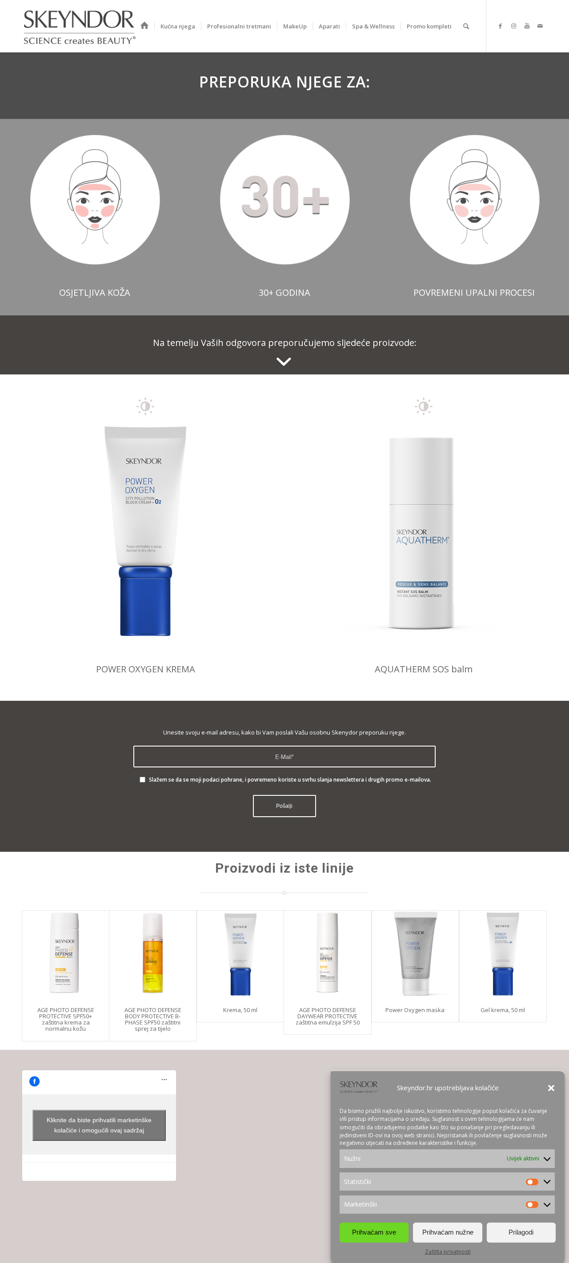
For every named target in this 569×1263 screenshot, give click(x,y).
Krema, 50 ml (240, 1010)
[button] (551, 1088)
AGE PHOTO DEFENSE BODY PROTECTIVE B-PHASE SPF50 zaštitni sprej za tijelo (152, 1019)
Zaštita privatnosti (448, 1251)
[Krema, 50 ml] (240, 954)
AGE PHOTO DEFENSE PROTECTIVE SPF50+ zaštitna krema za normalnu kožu (65, 1019)
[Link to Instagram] (513, 25)
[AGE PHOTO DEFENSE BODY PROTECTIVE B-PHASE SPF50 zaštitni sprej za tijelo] (152, 954)
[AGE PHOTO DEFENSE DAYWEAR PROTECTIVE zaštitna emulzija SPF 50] (327, 954)
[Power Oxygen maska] (415, 954)
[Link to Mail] (540, 25)
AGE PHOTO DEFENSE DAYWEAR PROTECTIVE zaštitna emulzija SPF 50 (328, 1016)
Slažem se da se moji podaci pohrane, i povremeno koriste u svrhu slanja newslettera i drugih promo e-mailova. (290, 779)
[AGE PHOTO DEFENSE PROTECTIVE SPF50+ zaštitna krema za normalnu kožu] (65, 954)
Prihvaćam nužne (447, 1232)
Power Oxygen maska (415, 1010)
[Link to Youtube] (526, 25)
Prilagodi (521, 1232)
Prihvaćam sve (374, 1232)
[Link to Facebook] (500, 25)
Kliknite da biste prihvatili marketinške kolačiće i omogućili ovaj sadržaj (99, 1125)
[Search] (466, 26)
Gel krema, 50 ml (503, 1010)
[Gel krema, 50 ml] (502, 954)
